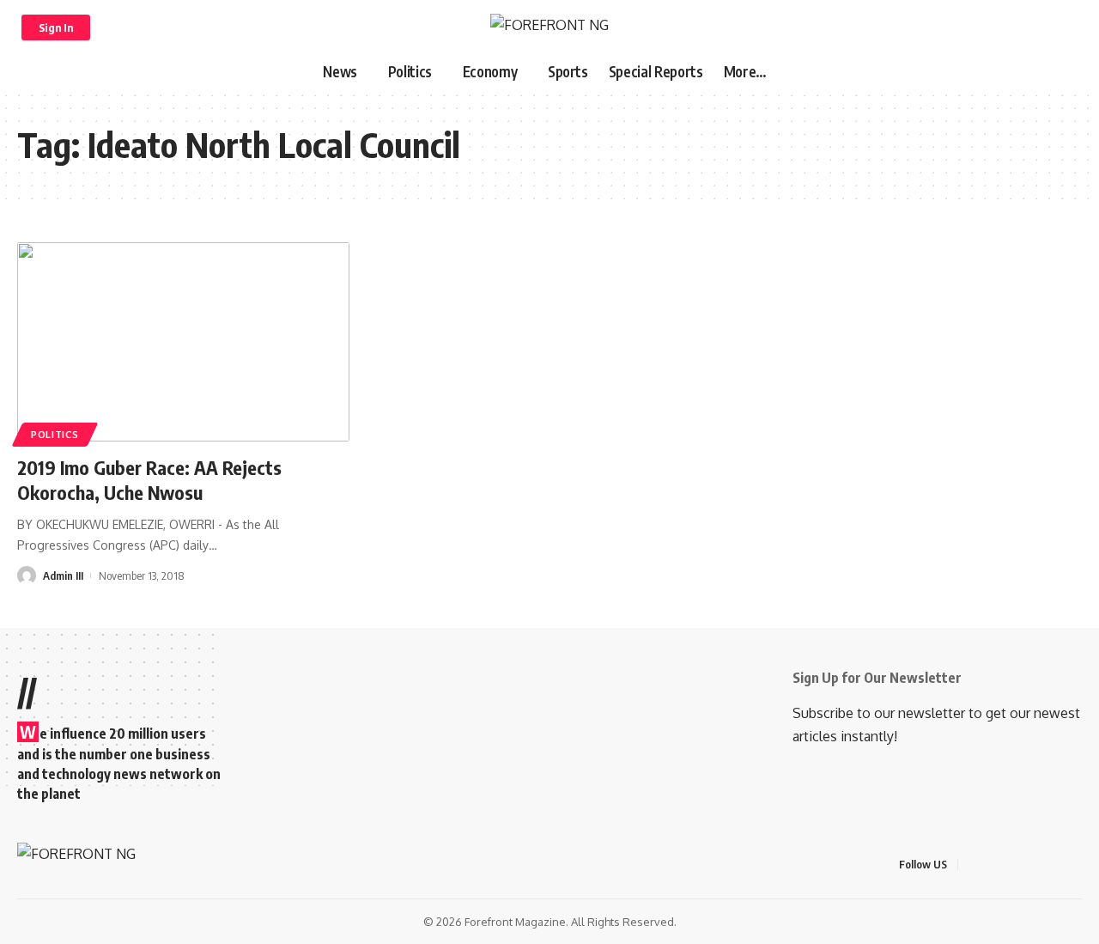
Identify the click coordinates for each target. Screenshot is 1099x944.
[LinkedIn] (1056, 864)
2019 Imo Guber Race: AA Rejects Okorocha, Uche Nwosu (149, 479)
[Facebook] (973, 864)
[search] (1062, 27)
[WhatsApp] (1077, 864)
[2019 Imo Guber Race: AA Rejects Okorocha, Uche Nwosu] (183, 342)
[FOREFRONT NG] (549, 27)
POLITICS (55, 434)
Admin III (63, 575)
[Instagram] (1035, 864)
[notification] (1040, 27)
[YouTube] (1015, 864)
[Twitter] (994, 864)
